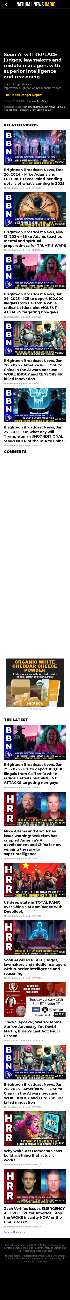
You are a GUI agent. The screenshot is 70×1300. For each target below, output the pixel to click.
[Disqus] (35, 505)
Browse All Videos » (14, 1232)
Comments (33, 101)
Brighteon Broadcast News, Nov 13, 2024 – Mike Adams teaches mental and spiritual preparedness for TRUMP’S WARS (35, 239)
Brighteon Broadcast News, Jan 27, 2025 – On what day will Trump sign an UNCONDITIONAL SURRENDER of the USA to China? (35, 434)
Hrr (33, 110)
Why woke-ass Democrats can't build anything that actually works (33, 1155)
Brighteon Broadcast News (39, 106)
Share (44, 101)
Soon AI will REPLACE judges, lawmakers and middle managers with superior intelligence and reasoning (35, 967)
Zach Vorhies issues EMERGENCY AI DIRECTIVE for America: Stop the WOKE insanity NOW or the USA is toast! (34, 1215)
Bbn (15, 110)
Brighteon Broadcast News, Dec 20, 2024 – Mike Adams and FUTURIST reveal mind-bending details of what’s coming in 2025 (34, 177)
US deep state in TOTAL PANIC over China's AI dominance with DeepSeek (33, 907)
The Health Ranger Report (23, 95)
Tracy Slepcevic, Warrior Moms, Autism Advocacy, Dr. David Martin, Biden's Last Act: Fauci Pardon (33, 1029)
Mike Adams (44, 110)
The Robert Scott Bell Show (17, 1040)
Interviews (25, 110)
